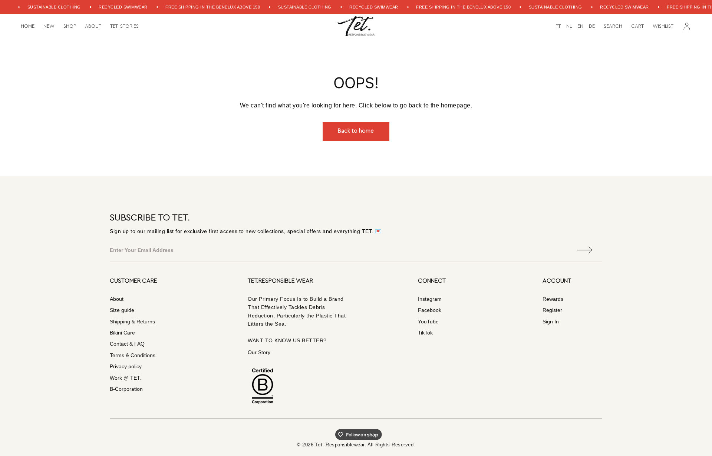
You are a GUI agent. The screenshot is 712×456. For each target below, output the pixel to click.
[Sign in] (686, 26)
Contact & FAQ (127, 344)
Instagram (430, 299)
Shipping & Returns (132, 321)
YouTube (428, 321)
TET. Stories (124, 26)
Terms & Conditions (132, 355)
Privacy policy (126, 366)
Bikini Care (122, 333)
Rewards (553, 299)
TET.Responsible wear (280, 280)
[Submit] (585, 250)
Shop (69, 26)
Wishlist (663, 26)
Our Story (259, 352)
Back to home (356, 130)
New (49, 26)
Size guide (122, 310)
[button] (613, 26)
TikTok (425, 333)
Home (27, 26)
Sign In (551, 321)
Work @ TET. (125, 378)
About (93, 26)
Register (552, 310)
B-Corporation (126, 389)
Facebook (429, 310)
